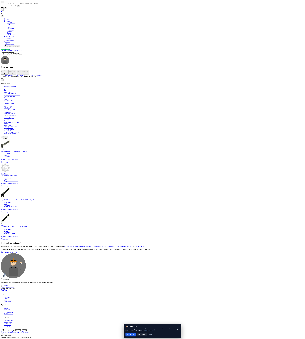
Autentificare (9, 38)
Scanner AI (6, 298)
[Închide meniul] (2, 16)
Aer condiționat (11, 30)
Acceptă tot (130, 334)
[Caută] (18, 6)
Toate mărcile (7, 301)
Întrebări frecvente (8, 312)
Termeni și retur (10, 44)
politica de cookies (150, 330)
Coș (21, 332)
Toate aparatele (11, 34)
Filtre (5, 136)
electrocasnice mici (91, 246)
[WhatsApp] (1, 290)
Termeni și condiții (8, 320)
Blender (9, 33)
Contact (8, 42)
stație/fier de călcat (127, 246)
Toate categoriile (8, 297)
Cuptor (8, 25)
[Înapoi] (2, 2)
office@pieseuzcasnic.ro (8, 287)
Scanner (15, 332)
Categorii (8, 21)
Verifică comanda (8, 314)
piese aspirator (99, 246)
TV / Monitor (10, 28)
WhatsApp (16, 252)
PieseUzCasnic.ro (9, 329)
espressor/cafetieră (118, 246)
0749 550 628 (5, 285)
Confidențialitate (5, 50)
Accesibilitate (12, 50)
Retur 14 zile (7, 309)
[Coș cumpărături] (2, 10)
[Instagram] (5, 290)
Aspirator (9, 31)
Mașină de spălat (11, 23)
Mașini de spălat (68, 246)
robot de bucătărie (139, 246)
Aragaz (9, 27)
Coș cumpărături (10, 40)
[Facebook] (3, 290)
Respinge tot (142, 334)
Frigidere (75, 246)
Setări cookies (7, 323)
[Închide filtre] (2, 80)
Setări (150, 334)
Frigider (9, 24)
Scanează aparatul (7, 252)
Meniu (9, 332)
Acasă (7, 19)
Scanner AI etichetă (10, 36)
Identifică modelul (8, 300)
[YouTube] (6, 290)
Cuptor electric (82, 246)
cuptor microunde (108, 246)
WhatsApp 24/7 (6, 49)
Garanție (6, 311)
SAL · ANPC (19, 50)
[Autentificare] (1, 12)
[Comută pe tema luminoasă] (5, 8)
